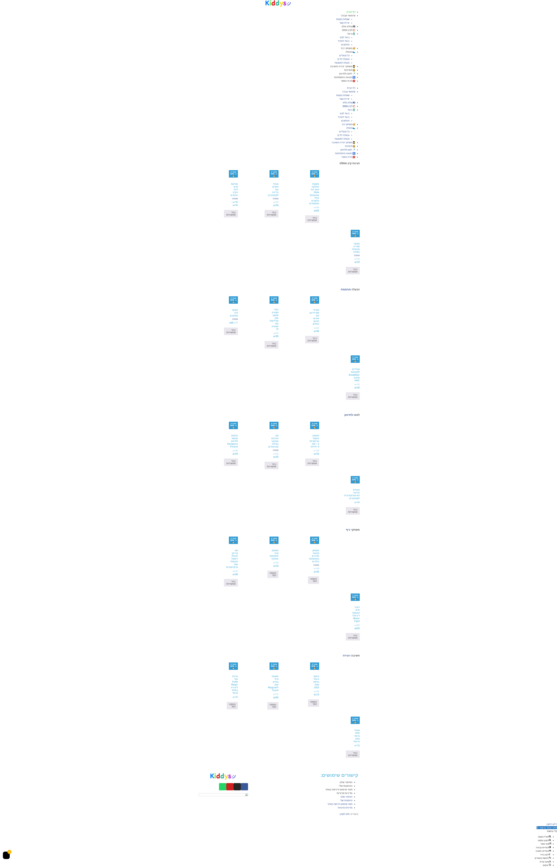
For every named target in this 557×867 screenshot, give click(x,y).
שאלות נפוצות (343, 19)
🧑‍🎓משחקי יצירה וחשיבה (342, 66)
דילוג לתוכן (552, 824)
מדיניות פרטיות (344, 793)
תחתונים (345, 44)
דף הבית (351, 12)
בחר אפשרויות (312, 219)
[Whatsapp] (222, 786)
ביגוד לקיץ (345, 37)
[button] (278, 84)
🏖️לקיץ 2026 (348, 30)
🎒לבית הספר (348, 81)
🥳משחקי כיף (348, 48)
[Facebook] (244, 786)
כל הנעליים (344, 55)
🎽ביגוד (351, 33)
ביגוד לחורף (344, 41)
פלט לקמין (345, 814)
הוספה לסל (313, 580)
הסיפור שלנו (346, 782)
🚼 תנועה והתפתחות (344, 77)
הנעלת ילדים (343, 59)
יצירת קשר (344, 22)
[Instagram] (237, 786)
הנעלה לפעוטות (342, 62)
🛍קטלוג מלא (348, 26)
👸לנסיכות (349, 70)
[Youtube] (230, 786)
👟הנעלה (350, 52)
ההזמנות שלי (345, 786)
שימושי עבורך (348, 15)
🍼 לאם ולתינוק (347, 73)
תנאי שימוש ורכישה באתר (338, 789)
